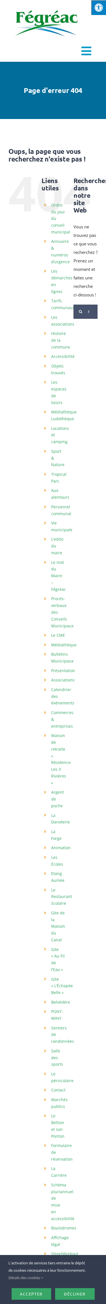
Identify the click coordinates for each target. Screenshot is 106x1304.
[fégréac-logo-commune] (46, 6)
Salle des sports (57, 1057)
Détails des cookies (24, 1277)
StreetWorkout (64, 1253)
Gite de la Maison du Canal (58, 926)
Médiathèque (64, 644)
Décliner (74, 1293)
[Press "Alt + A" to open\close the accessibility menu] (98, 7)
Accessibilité (63, 356)
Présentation (63, 670)
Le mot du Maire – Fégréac (58, 576)
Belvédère (60, 1002)
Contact (58, 1090)
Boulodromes (63, 1228)
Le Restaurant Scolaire (61, 896)
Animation (61, 847)
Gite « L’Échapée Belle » (62, 985)
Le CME (58, 635)
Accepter (31, 1293)
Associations (63, 680)
